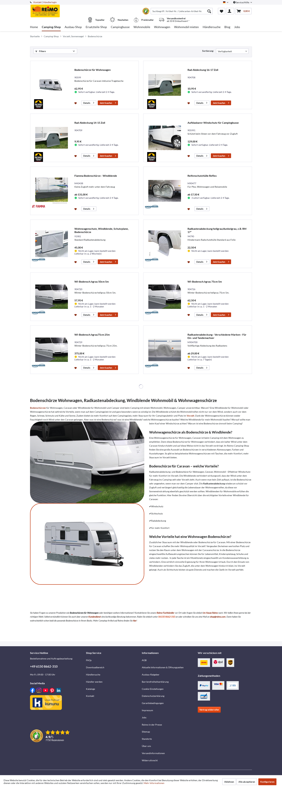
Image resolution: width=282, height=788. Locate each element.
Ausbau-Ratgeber (150, 674)
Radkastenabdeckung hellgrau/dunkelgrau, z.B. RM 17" (217, 230)
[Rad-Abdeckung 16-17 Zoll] (164, 85)
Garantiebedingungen (153, 703)
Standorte (147, 738)
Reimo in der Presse (152, 724)
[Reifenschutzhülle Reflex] (164, 191)
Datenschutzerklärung (153, 696)
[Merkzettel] (221, 11)
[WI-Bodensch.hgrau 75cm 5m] (164, 296)
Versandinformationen (153, 753)
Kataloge (90, 689)
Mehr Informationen (154, 783)
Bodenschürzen (38, 407)
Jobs (144, 717)
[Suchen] (209, 11)
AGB (144, 660)
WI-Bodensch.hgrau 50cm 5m (91, 281)
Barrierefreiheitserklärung (155, 681)
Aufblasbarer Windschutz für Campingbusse (213, 122)
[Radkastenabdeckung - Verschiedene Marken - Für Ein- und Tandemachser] (164, 350)
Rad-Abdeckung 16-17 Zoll (203, 69)
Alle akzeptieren (246, 781)
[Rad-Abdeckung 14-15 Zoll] (51, 138)
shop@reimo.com (218, 616)
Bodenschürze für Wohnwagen (92, 69)
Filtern (42, 51)
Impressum (147, 710)
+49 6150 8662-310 (44, 666)
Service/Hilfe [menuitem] (242, 2)
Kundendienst (94, 616)
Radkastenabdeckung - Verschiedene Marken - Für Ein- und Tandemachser (217, 336)
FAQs (89, 660)
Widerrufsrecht (150, 760)
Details (86, 102)
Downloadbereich (95, 667)
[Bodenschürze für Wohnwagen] (51, 85)
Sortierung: (208, 50)
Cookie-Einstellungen (153, 689)
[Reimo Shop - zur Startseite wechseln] (57, 9)
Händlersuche (93, 674)
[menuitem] (182, 11)
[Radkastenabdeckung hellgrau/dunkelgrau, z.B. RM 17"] (164, 244)
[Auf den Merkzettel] (76, 103)
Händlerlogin (50, 2)
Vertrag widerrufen (209, 709)
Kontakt (37, 2)
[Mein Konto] (230, 11)
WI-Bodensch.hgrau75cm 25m (92, 334)
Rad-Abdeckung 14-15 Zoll (89, 122)
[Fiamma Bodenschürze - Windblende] (51, 191)
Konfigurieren (267, 781)
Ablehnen (229, 781)
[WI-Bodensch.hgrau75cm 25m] (51, 350)
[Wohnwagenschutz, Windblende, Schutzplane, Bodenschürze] (51, 244)
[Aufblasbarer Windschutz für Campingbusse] (164, 138)
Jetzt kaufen (106, 102)
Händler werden (94, 681)
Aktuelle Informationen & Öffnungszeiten (163, 667)
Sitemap (146, 731)
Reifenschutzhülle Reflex (202, 175)
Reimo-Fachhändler (165, 612)
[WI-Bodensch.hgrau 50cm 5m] (51, 296)
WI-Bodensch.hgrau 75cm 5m (205, 281)
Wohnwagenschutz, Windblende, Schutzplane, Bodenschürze (101, 230)
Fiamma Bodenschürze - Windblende (95, 175)
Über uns (146, 746)
